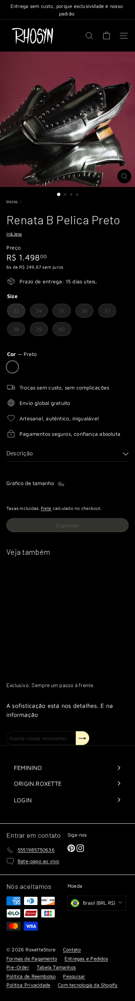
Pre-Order (17, 967)
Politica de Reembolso (31, 976)
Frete (46, 508)
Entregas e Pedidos (86, 958)
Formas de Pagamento (31, 958)
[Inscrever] (82, 738)
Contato (72, 949)
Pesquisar (74, 976)
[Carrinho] (106, 36)
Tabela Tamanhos (56, 967)
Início (12, 201)
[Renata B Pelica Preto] (53, 614)
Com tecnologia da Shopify (87, 985)
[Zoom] (124, 176)
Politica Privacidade (28, 985)
